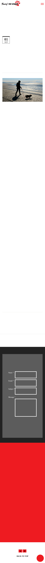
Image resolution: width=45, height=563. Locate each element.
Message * (11, 397)
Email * (11, 381)
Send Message (25, 426)
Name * (11, 373)
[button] (40, 558)
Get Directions (13, 538)
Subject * (11, 389)
